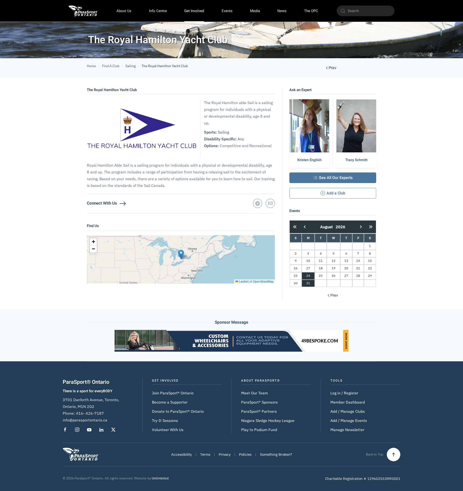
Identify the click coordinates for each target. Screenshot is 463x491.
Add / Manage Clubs (347, 411)
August (328, 226)
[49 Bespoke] (231, 340)
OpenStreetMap (263, 281)
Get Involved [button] (194, 11)
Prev (332, 68)
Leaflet (243, 281)
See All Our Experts (336, 178)
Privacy (225, 454)
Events (227, 11)
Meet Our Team (254, 393)
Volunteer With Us (168, 429)
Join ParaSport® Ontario (173, 393)
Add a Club (336, 193)
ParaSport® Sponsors (259, 402)
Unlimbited (160, 478)
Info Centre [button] (158, 11)
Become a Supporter (170, 402)
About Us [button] (123, 11)
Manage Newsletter (347, 429)
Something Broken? (276, 454)
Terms (205, 454)
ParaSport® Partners (259, 411)
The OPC (311, 11)
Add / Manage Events (348, 420)
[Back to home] (83, 11)
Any (241, 138)
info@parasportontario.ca (85, 420)
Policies (245, 454)
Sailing (223, 132)
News (281, 11)
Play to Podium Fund (259, 429)
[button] (181, 254)
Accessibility (181, 454)
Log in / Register (344, 393)
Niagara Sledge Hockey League (267, 420)
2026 (340, 226)
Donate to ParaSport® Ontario (178, 411)
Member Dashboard (347, 402)
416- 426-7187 (90, 413)
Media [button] (255, 11)
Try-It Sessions (165, 420)
